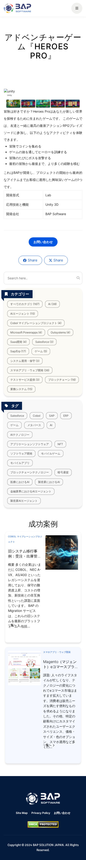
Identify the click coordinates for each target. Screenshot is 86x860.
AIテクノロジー (19, 434)
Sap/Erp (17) (18, 351)
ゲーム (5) (41, 351)
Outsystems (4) (60, 332)
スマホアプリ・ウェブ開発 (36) (29, 370)
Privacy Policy (40, 813)
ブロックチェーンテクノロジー (29, 472)
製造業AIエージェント (24, 500)
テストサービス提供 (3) (24, 379)
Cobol (36, 415)
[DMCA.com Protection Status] (43, 824)
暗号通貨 (63, 472)
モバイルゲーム (50, 453)
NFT (60, 444)
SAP (52, 415)
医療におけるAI (19, 482)
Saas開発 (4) (18, 342)
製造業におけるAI (49, 482)
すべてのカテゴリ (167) (24, 304)
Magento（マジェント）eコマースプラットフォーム (60, 666)
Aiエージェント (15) (22, 313)
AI (51, 425)
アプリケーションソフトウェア (29, 444)
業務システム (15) (21, 389)
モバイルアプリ (20, 463)
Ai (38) (52, 304)
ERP (66, 415)
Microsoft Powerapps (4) (26, 332)
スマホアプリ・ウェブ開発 (57, 652)
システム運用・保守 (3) (24, 361)
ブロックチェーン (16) (62, 379)
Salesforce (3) (44, 342)
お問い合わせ (43, 242)
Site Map (22, 813)
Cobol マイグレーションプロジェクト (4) (35, 323)
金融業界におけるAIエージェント (30, 491)
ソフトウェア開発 (21, 453)
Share (32, 260)
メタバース (34, 425)
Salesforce (17, 415)
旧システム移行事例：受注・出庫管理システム (24, 556)
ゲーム (14, 425)
